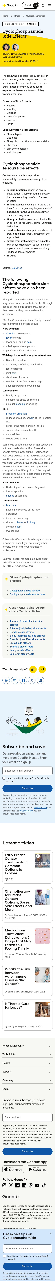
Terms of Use (40, 807)
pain (29, 342)
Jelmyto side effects (21, 650)
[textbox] (27, 771)
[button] (30, 5)
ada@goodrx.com (34, 1215)
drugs (17, 16)
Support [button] (6, 1071)
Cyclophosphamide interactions (27, 594)
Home (5, 16)
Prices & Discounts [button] (13, 1045)
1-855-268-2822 (15, 1215)
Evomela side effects (21, 646)
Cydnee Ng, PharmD (12, 57)
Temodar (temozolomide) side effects (26, 623)
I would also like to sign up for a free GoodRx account (27, 780)
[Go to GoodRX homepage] (10, 5)
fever (9, 337)
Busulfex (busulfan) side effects (27, 639)
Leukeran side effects (22, 654)
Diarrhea (11, 505)
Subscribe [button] (27, 788)
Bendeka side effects (22, 632)
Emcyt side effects (20, 643)
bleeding (20, 404)
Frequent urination (16, 413)
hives (20, 522)
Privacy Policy (26, 810)
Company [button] (7, 1080)
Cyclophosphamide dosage (25, 590)
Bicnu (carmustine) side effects (27, 635)
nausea (10, 495)
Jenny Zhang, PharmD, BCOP (29, 54)
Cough (9, 333)
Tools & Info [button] (8, 1054)
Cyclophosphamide (35, 16)
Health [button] (6, 1063)
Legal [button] (5, 1089)
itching (31, 522)
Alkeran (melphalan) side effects (28, 628)
